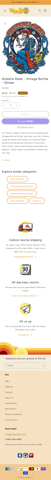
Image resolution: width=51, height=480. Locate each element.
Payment (9, 392)
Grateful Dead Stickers (22, 186)
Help (7, 381)
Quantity (5, 100)
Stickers (37, 201)
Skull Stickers (17, 201)
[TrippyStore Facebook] (19, 457)
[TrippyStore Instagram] (25, 457)
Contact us (24, 335)
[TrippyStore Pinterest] (31, 457)
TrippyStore (29, 477)
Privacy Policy (11, 420)
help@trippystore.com (15, 434)
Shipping (8, 96)
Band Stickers (17, 179)
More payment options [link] (25, 127)
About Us (9, 398)
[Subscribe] (43, 365)
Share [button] (7, 160)
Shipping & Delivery (23, 257)
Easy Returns (10, 409)
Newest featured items (22, 193)
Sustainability (30, 251)
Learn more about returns (24, 296)
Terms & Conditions (13, 414)
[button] (5, 10)
